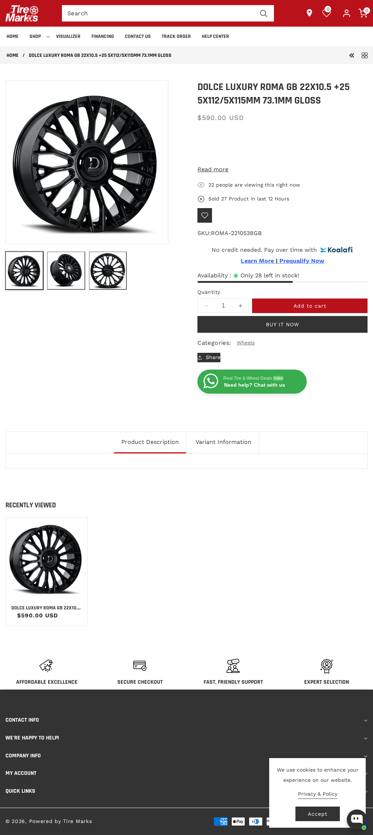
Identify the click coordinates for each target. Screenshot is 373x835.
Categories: (214, 342)
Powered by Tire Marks (60, 821)
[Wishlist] (204, 215)
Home (13, 55)
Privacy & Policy (317, 794)
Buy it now (282, 324)
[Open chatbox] (357, 819)
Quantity (208, 292)
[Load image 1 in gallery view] (24, 270)
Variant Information (223, 441)
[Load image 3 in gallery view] (108, 270)
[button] (37, 36)
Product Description (150, 441)
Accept (317, 814)
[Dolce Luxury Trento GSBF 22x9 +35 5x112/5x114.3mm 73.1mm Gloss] (352, 54)
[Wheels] (365, 54)
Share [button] (213, 357)
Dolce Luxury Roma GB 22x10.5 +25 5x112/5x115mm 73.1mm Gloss (45, 608)
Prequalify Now (301, 261)
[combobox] (168, 13)
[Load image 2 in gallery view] (66, 270)
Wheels (246, 343)
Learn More (258, 261)
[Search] (264, 13)
